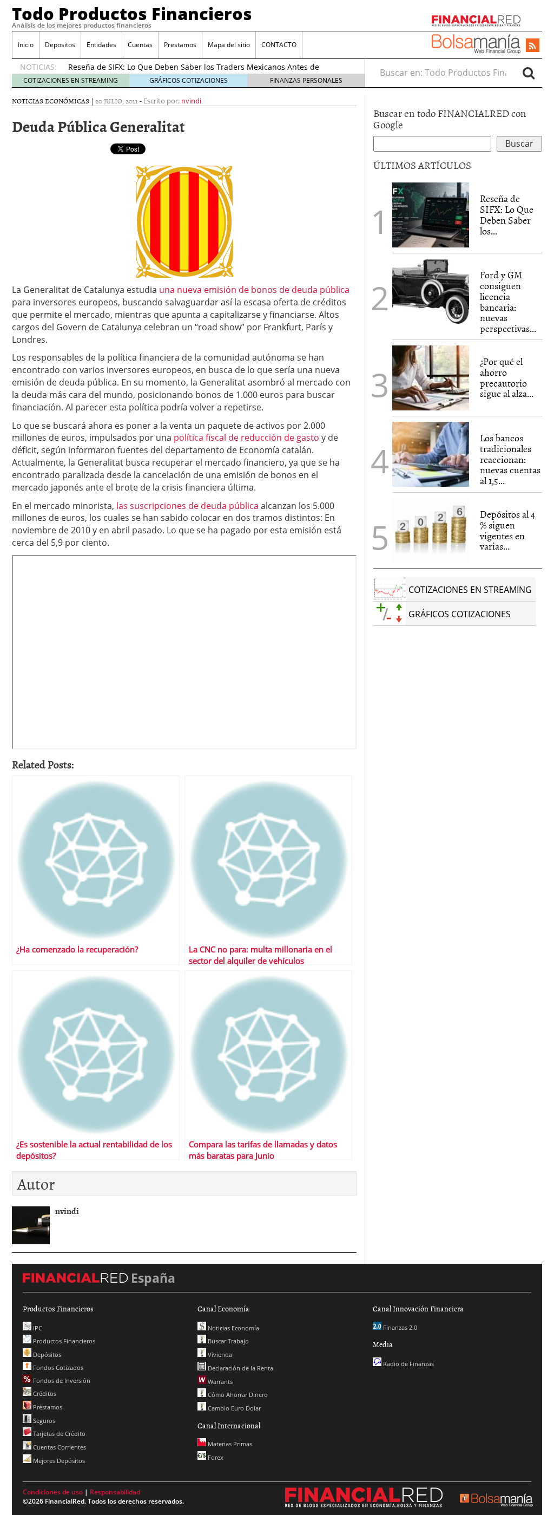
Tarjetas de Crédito (58, 1433)
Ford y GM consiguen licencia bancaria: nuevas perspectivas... (508, 301)
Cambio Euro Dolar (233, 1408)
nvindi (191, 101)
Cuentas (140, 44)
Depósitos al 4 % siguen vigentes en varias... (507, 530)
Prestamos (180, 44)
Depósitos (46, 1354)
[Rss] (532, 46)
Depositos (60, 44)
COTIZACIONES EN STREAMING (70, 80)
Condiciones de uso (53, 1492)
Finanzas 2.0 (399, 1327)
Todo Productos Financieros (132, 13)
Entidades (101, 44)
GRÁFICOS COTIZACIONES (188, 80)
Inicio (26, 44)
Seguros (43, 1420)
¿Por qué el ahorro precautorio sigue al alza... (506, 377)
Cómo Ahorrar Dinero (237, 1394)
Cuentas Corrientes (58, 1447)
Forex (214, 1457)
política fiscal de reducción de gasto (246, 437)
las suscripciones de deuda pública (187, 506)
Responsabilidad (115, 1492)
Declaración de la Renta (239, 1368)
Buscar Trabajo (227, 1341)
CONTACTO (278, 44)
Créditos (43, 1393)
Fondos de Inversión (60, 1380)
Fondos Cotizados (57, 1367)
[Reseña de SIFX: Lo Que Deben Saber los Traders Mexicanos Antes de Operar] (430, 214)
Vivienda (219, 1354)
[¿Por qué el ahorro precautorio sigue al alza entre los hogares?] (430, 377)
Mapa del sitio (229, 44)
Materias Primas (229, 1444)
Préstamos (46, 1407)
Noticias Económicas (50, 100)
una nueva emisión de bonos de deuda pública (254, 290)
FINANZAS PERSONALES (306, 80)
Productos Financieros (63, 1341)
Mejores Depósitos (58, 1461)
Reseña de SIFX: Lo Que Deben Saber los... (506, 214)
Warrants (219, 1381)
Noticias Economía (232, 1328)
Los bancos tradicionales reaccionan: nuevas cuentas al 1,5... (510, 459)
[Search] (528, 72)
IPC (36, 1328)
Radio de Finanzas (407, 1364)
